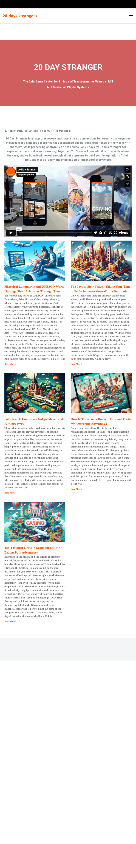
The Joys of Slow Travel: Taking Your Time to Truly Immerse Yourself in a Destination (100, 289)
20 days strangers (20, 15)
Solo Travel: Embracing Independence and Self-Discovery (33, 421)
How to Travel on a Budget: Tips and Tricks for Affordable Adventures (101, 421)
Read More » (10, 364)
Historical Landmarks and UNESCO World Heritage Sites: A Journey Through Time (34, 289)
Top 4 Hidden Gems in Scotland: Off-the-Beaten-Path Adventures (32, 550)
